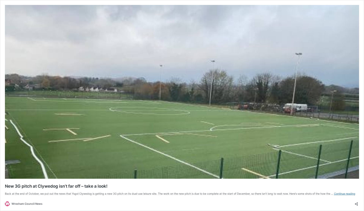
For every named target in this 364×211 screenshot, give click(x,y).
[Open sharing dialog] (356, 203)
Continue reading (344, 193)
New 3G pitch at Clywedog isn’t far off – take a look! (56, 186)
